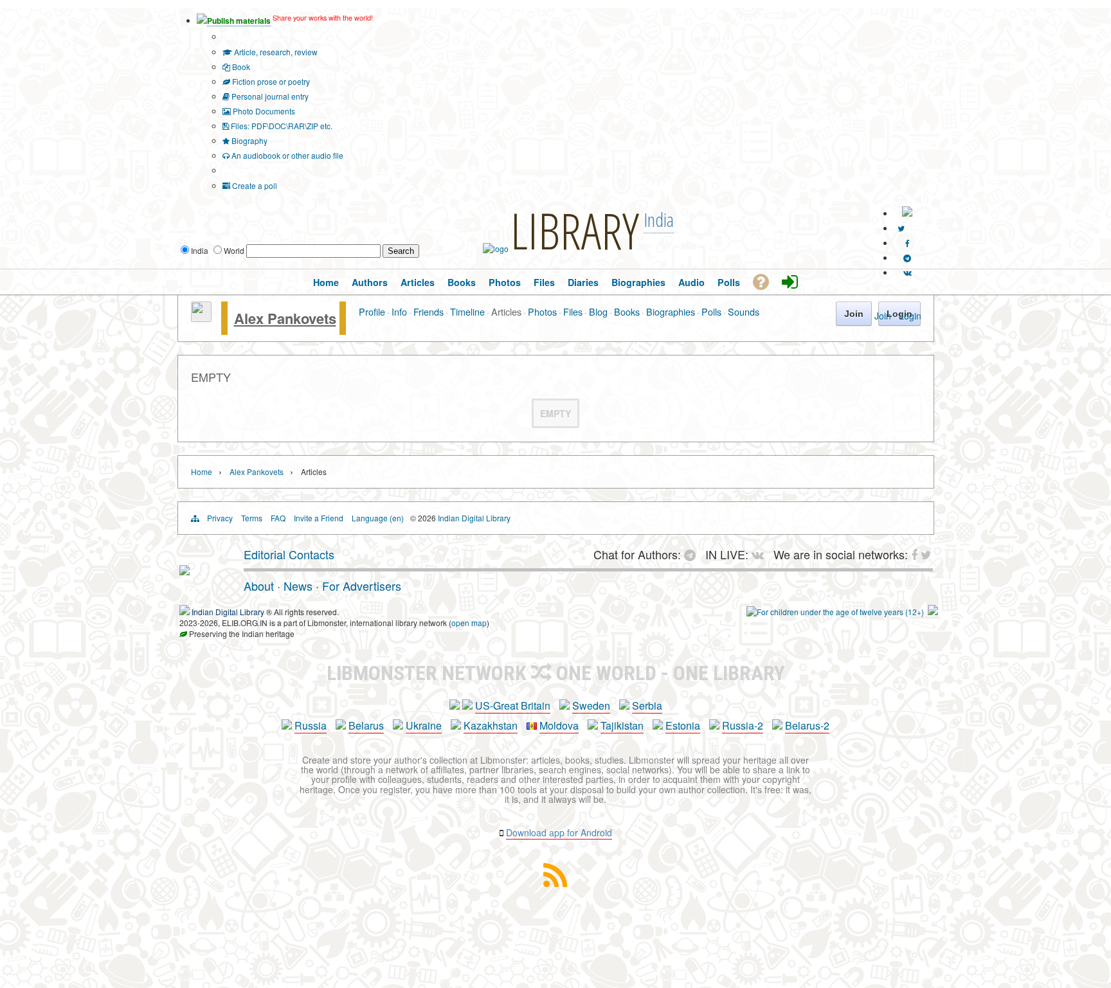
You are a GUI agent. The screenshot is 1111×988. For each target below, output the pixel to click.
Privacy (220, 517)
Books (627, 311)
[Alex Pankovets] (201, 318)
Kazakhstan (491, 725)
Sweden (591, 705)
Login (910, 315)
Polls (711, 311)
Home (201, 471)
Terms (251, 517)
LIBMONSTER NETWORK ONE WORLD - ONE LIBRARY (556, 673)
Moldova (559, 725)
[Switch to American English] (907, 213)
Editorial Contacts (289, 554)
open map (469, 622)
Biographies (670, 311)
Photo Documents (263, 110)
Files (573, 311)
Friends (428, 311)
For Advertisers (361, 585)
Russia (310, 725)
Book (240, 66)
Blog (598, 311)
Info (399, 311)
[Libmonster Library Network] (933, 611)
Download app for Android (559, 832)
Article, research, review (275, 51)
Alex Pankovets (285, 318)
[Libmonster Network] (835, 611)
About (259, 585)
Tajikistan (622, 725)
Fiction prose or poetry (270, 81)
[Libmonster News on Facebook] (907, 242)
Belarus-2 (807, 725)
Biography (248, 140)
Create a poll (253, 185)
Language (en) (378, 517)
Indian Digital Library (474, 517)
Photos (542, 311)
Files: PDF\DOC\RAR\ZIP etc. (280, 125)
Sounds (743, 311)
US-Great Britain (512, 705)
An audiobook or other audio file (286, 155)
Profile (372, 311)
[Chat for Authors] (907, 257)
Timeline (467, 311)
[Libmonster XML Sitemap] (555, 883)
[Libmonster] (184, 570)
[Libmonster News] (901, 227)
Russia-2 (742, 725)
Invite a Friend (318, 517)
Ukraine (424, 725)
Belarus (366, 725)
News (298, 585)
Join (882, 315)
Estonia (682, 725)
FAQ (278, 517)
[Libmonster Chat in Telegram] (693, 554)
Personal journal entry (269, 96)
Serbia (647, 705)
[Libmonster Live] (907, 272)
